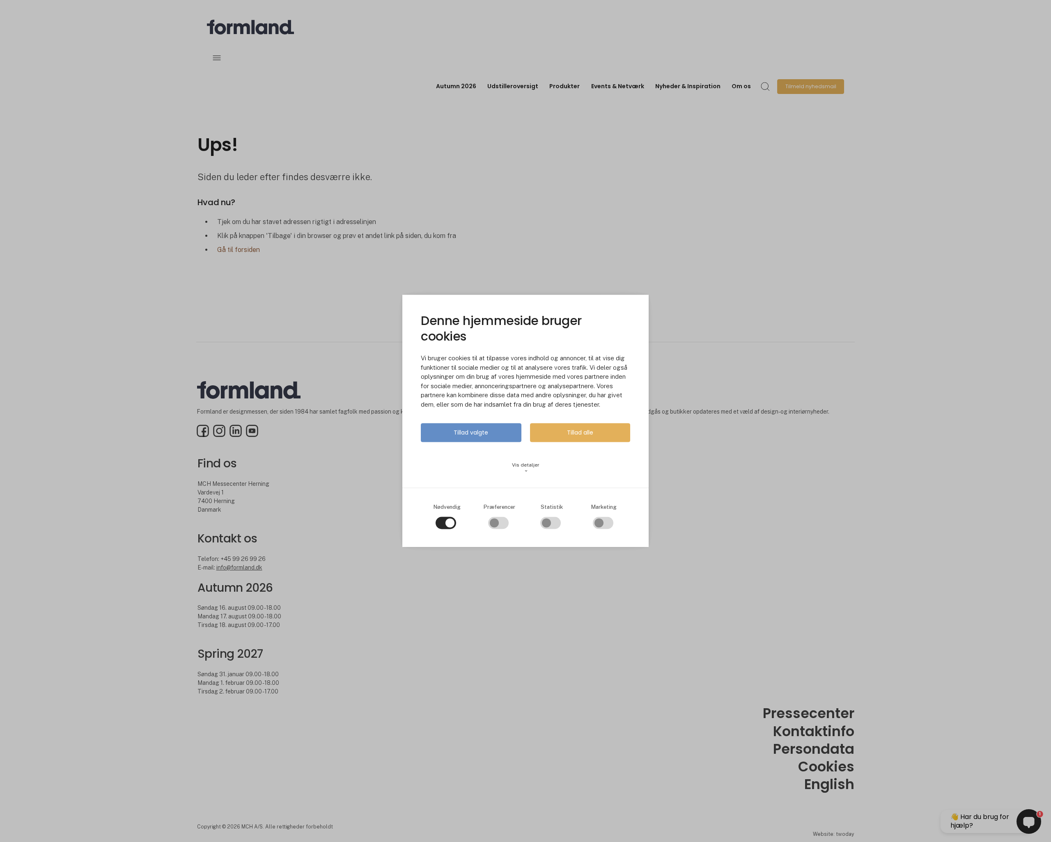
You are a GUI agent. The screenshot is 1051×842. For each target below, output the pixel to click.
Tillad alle (580, 433)
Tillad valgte (471, 433)
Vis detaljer (525, 467)
